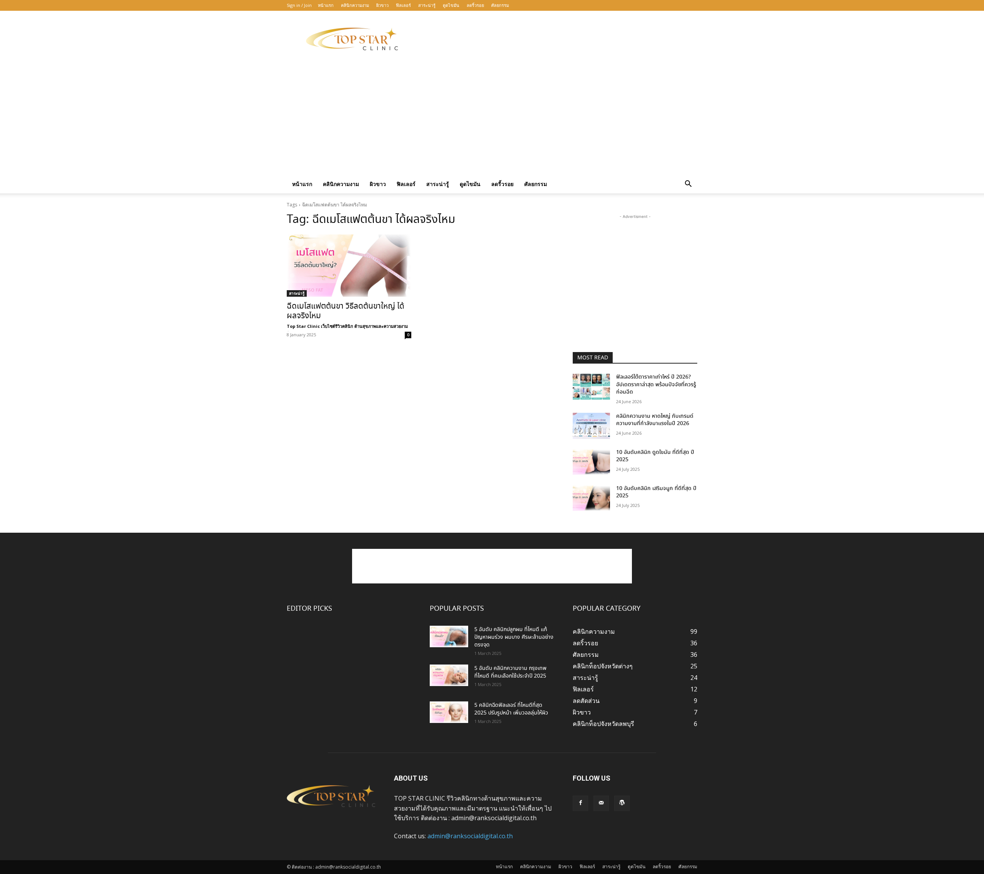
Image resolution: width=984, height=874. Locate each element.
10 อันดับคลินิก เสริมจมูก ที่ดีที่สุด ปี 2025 (656, 492)
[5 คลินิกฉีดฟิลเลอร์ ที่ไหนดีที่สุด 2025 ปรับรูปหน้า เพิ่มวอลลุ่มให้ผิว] (449, 712)
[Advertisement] (557, 39)
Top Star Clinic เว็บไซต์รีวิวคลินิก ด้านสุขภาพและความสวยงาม (347, 326)
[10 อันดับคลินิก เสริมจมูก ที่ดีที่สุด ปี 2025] (591, 498)
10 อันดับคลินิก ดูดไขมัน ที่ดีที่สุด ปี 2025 (655, 456)
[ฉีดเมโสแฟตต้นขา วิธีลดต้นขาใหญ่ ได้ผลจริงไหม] (349, 265)
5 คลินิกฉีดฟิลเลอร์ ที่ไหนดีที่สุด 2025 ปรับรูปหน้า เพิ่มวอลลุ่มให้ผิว (511, 709)
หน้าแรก (326, 5)
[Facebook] (580, 803)
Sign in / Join (299, 5)
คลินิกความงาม (355, 5)
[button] (688, 184)
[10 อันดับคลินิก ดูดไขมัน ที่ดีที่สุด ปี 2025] (591, 462)
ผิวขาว (382, 5)
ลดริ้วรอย (475, 5)
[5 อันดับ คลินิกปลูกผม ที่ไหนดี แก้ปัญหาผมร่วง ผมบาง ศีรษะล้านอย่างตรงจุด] (449, 636)
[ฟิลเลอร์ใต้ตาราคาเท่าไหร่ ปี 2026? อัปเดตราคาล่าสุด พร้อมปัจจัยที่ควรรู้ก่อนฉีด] (591, 387)
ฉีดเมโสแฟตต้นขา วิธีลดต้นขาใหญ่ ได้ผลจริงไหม (345, 311)
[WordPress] (622, 803)
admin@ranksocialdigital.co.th (470, 836)
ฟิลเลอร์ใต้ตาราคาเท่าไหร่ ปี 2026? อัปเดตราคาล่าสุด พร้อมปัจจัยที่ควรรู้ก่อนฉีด (656, 384)
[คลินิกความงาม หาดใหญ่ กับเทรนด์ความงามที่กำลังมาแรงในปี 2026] (591, 426)
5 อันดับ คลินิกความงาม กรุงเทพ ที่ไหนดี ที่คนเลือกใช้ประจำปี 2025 (510, 672)
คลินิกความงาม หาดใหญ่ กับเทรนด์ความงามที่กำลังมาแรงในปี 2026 (654, 420)
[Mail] (601, 803)
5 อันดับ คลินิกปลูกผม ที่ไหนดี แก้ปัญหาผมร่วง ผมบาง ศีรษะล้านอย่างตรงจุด (514, 637)
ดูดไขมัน (451, 5)
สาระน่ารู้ (426, 5)
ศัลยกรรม (500, 5)
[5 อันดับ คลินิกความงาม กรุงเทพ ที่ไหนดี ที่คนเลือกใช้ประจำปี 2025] (449, 675)
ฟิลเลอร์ (403, 5)
